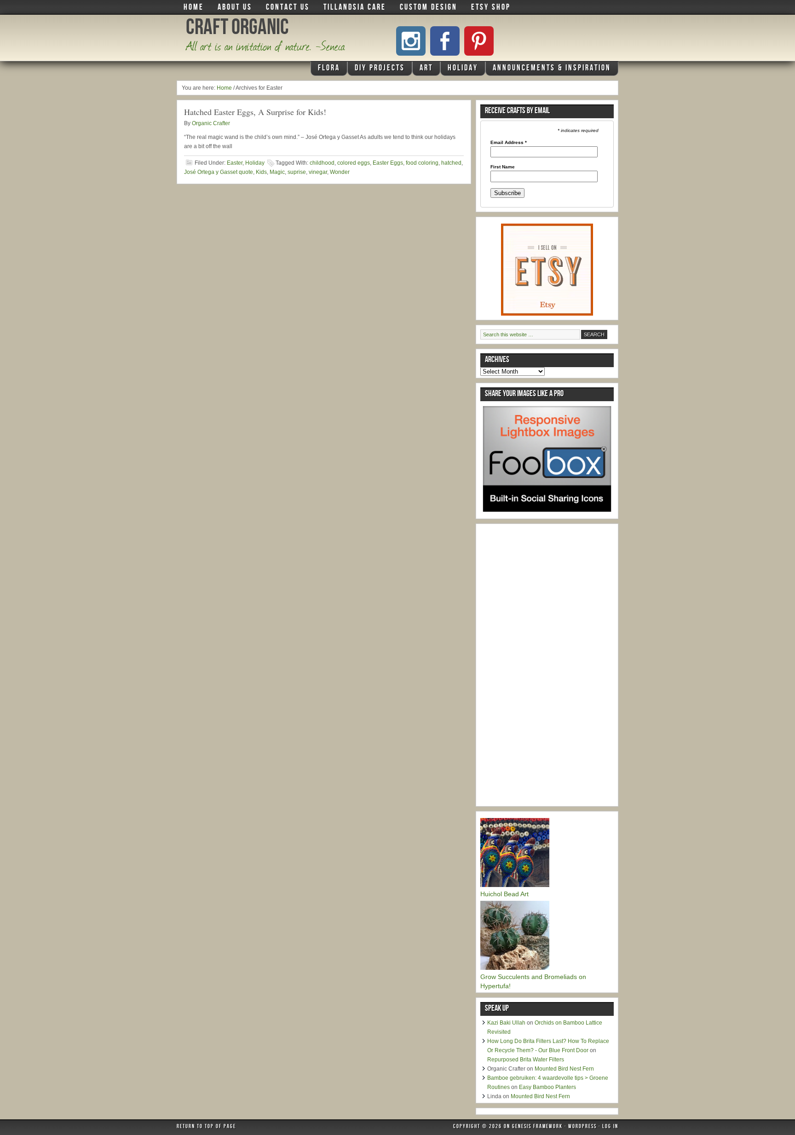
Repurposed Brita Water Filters (525, 1059)
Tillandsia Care (354, 8)
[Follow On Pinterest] (479, 41)
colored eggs (353, 163)
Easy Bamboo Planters (547, 1087)
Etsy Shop (491, 8)
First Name (502, 167)
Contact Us (288, 8)
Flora (325, 69)
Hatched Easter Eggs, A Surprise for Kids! (255, 111)
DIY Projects (376, 69)
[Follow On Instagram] (411, 41)
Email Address (508, 142)
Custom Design (428, 8)
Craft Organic (237, 29)
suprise (297, 172)
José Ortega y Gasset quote (218, 172)
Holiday (459, 69)
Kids (261, 172)
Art (423, 69)
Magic (277, 172)
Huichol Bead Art (504, 894)
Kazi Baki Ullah (506, 1023)
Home (194, 8)
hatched (451, 163)
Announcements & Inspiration (552, 68)
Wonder (340, 172)
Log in (610, 1127)
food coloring (422, 163)
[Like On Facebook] (445, 41)
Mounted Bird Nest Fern (564, 1069)
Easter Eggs (388, 163)
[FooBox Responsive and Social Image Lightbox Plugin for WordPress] (547, 515)
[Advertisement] (549, 666)
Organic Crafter (211, 123)
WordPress (582, 1127)
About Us (235, 8)
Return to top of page (206, 1127)
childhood (322, 163)
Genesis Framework (537, 1127)
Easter (234, 163)
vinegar (318, 172)
